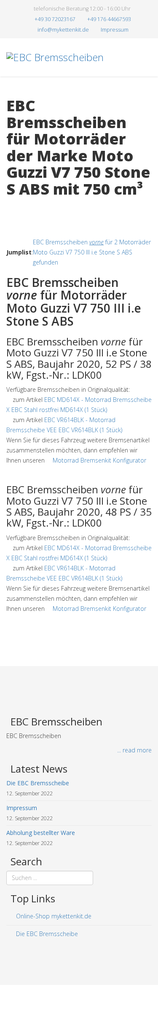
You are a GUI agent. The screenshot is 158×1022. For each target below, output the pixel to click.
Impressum (115, 29)
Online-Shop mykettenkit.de (52, 916)
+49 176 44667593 (109, 19)
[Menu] (148, 94)
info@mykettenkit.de (63, 29)
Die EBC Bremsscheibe (46, 934)
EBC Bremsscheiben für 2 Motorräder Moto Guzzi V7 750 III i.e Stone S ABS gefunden (92, 252)
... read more (134, 750)
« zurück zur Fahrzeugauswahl (46, 207)
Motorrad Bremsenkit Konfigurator (99, 460)
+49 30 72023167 (55, 19)
